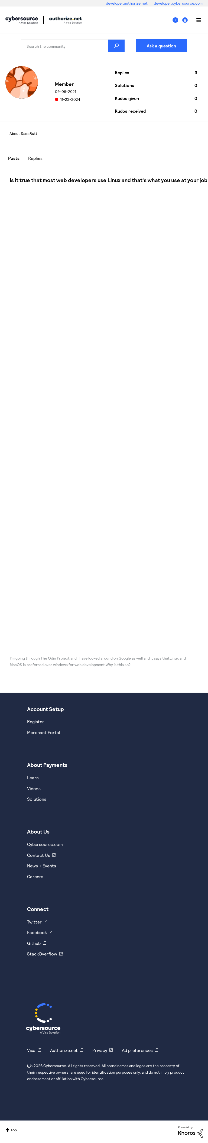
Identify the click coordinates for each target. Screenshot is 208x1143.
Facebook (37, 932)
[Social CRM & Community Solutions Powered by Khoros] (190, 1131)
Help (177, 20)
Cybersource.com (45, 844)
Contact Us (38, 855)
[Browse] (196, 20)
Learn (33, 777)
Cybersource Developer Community (21, 20)
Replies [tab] (35, 158)
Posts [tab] (14, 158)
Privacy (99, 1050)
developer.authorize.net (127, 3)
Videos (34, 788)
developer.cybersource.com (178, 3)
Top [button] (14, 1130)
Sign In (185, 20)
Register (35, 721)
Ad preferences (137, 1050)
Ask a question (161, 45)
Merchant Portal (43, 732)
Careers (35, 876)
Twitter (34, 921)
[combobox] (73, 45)
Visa (31, 1050)
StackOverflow (42, 953)
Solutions (36, 799)
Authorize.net (64, 1050)
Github (34, 943)
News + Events (41, 865)
